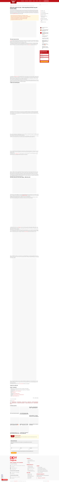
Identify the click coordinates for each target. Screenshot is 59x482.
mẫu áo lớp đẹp (26, 231)
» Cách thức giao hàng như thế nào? (41, 468)
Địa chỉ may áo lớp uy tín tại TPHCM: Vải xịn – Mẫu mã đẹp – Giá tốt (19, 15)
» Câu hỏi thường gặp (39, 467)
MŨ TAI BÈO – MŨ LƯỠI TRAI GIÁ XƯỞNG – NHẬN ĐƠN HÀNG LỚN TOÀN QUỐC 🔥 (45, 33)
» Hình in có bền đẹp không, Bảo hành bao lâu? (42, 471)
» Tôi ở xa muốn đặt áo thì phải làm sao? (41, 469)
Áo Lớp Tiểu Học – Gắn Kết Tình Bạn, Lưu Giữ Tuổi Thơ (45, 38)
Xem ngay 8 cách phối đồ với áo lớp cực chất (16, 19)
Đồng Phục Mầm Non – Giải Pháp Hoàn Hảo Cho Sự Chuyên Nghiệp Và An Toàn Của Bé (45, 41)
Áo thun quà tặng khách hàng (44, 13)
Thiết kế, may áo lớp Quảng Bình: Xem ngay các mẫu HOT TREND (19, 17)
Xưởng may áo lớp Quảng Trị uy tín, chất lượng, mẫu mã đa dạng (19, 18)
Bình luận (12, 443)
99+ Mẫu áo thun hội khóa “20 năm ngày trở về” (45, 36)
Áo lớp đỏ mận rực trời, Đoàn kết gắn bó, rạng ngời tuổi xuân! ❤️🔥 (45, 44)
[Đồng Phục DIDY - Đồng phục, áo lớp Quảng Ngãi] (13, 2)
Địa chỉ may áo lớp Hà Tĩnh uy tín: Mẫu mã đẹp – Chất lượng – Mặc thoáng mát (20, 16)
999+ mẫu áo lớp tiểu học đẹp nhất (45, 27)
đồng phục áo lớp (16, 76)
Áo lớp (11, 40)
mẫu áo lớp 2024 (21, 383)
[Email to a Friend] (13, 399)
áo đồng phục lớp (17, 153)
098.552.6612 (14, 392)
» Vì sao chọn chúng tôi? (40, 472)
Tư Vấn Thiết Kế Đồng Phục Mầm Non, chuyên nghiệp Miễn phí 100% (45, 30)
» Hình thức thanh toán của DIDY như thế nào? (42, 470)
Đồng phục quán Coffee (44, 18)
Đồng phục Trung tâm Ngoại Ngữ (44, 20)
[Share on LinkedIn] (15, 399)
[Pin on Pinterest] (14, 399)
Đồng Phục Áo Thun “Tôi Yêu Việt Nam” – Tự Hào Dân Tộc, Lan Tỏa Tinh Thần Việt (45, 47)
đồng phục (19, 227)
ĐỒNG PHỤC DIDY (24, 195)
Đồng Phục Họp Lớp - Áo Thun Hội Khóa (44, 16)
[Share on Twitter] (11, 399)
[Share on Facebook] (10, 399)
